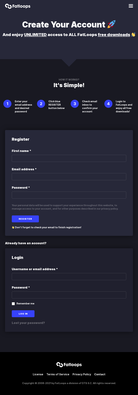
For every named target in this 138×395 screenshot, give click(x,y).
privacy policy (109, 208)
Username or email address (35, 269)
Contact (99, 374)
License (38, 374)
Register (25, 218)
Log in (23, 313)
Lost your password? (28, 323)
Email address (24, 169)
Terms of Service (57, 374)
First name (21, 151)
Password (21, 187)
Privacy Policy (82, 374)
